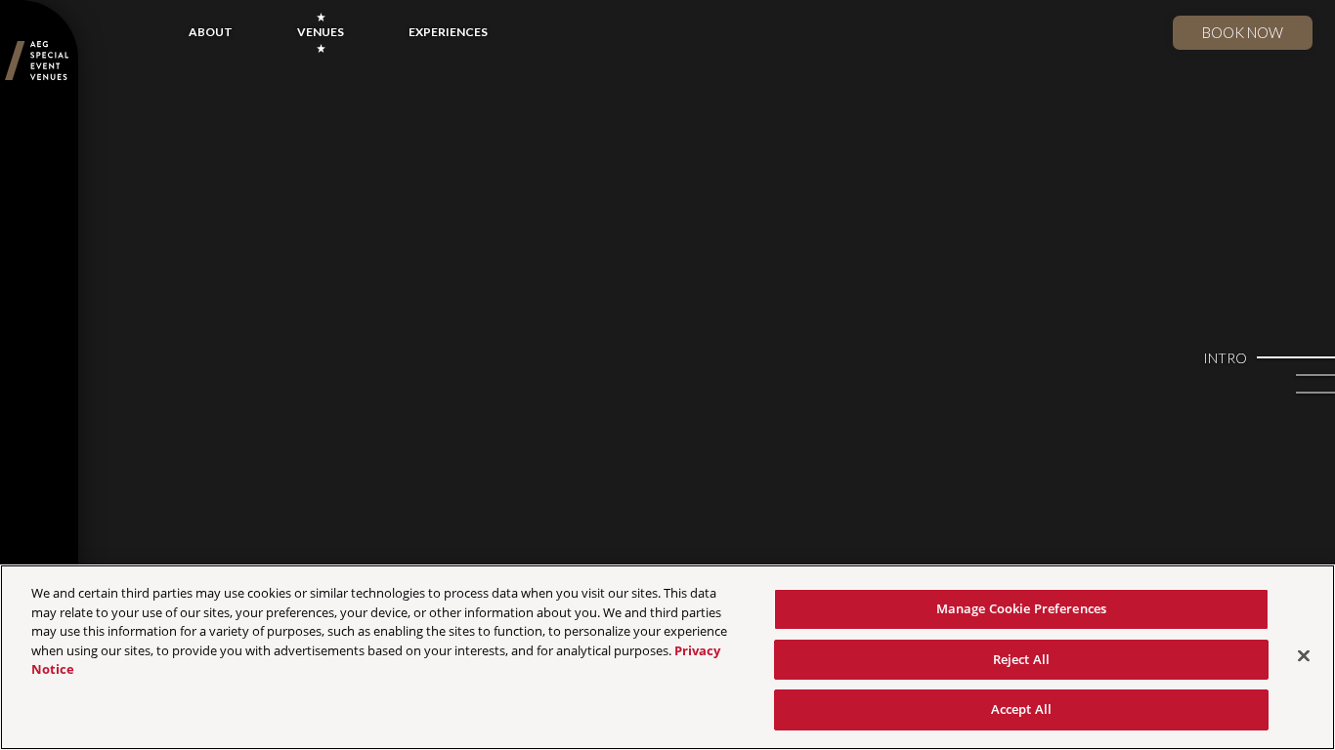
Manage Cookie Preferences (1021, 608)
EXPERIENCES (448, 31)
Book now (1242, 32)
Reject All (1021, 659)
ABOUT (211, 31)
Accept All (1021, 709)
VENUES (320, 31)
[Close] (1303, 656)
